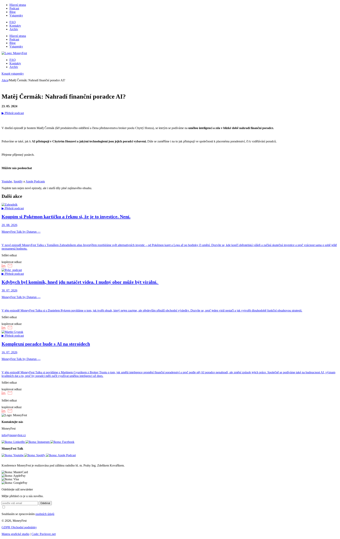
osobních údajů (44, 514)
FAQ (12, 22)
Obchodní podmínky (24, 527)
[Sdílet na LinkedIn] (3, 266)
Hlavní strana (17, 4)
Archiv (13, 29)
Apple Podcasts (35, 181)
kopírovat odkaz (12, 262)
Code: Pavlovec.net (43, 534)
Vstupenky (16, 15)
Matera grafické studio (15, 534)
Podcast (14, 8)
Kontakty (15, 25)
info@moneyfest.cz (14, 435)
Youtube (7, 181)
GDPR (6, 527)
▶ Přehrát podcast (13, 113)
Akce (5, 80)
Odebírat (45, 503)
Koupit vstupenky (13, 73)
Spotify (18, 181)
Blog (12, 12)
